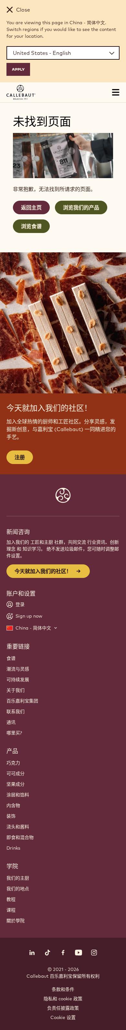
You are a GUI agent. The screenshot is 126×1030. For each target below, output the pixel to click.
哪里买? (14, 733)
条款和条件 (63, 989)
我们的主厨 (17, 878)
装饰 (11, 816)
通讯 (11, 722)
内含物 (13, 805)
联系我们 (15, 711)
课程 (11, 910)
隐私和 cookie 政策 (63, 999)
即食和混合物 (20, 837)
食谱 (11, 658)
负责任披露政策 (63, 1008)
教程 (11, 899)
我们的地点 (17, 889)
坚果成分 (15, 784)
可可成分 (15, 773)
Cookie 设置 (63, 1017)
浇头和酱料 (17, 827)
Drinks (13, 848)
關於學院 (15, 921)
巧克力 (13, 763)
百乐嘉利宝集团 (22, 701)
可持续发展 (17, 679)
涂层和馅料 (17, 795)
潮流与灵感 (17, 669)
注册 (20, 457)
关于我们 (15, 690)
